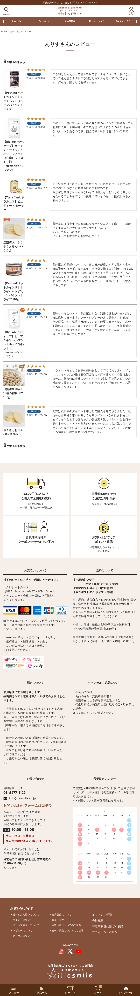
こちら (88, 713)
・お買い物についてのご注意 (65, 925)
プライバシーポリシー (106, 932)
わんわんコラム (123, 21)
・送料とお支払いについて (25, 915)
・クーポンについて (21, 936)
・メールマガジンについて (25, 925)
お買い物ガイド (21, 908)
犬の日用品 (70, 21)
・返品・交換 (56, 920)
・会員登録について (60, 915)
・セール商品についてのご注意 (66, 930)
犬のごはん (16, 21)
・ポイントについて (21, 920)
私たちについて (96, 21)
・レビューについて (21, 930)
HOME (4, 32)
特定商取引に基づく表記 (107, 926)
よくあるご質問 (102, 915)
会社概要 (97, 921)
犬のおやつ (43, 21)
